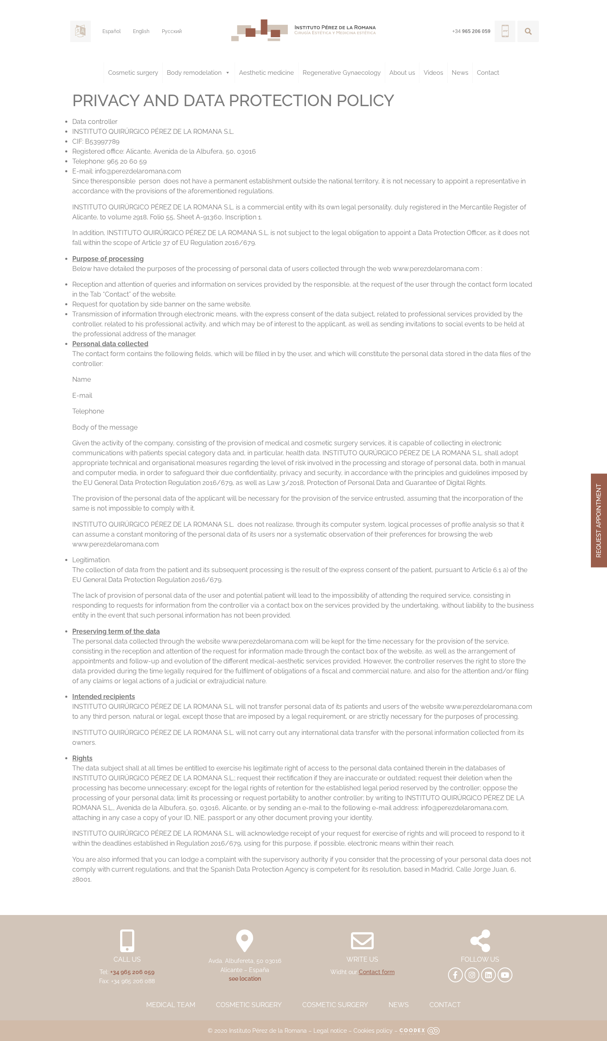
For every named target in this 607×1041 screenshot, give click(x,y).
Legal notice (330, 1030)
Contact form (377, 971)
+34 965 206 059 (132, 971)
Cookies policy (373, 1030)
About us (402, 72)
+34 (471, 31)
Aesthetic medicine (266, 72)
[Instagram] (472, 974)
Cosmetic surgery (133, 72)
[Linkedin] (488, 974)
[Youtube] (505, 974)
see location (245, 978)
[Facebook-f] (455, 974)
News (460, 72)
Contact (488, 72)
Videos (433, 72)
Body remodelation (194, 72)
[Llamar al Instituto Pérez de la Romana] (505, 31)
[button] (528, 31)
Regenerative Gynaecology (342, 72)
